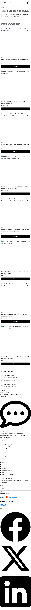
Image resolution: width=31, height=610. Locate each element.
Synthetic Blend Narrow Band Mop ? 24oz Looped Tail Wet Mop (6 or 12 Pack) (15, 357)
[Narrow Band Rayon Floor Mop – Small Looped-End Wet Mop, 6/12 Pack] (15, 254)
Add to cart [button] (15, 151)
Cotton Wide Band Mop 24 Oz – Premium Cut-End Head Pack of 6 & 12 (14, 102)
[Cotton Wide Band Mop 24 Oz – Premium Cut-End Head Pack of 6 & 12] (15, 84)
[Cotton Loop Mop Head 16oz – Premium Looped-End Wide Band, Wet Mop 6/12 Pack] (15, 169)
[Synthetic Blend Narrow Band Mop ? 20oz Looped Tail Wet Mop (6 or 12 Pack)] (15, 127)
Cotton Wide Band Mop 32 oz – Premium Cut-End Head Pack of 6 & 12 (14, 315)
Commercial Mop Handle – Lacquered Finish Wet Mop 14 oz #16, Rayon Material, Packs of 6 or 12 (15, 230)
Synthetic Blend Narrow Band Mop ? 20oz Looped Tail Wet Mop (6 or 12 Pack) (15, 145)
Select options (15, 66)
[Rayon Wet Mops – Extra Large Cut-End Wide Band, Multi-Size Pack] (15, 42)
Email (1, 486)
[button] (15, 527)
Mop (2, 57)
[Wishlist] (27, 30)
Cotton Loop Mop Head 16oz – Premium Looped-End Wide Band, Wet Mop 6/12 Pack (14, 187)
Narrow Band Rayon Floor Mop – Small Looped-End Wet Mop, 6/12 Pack (14, 272)
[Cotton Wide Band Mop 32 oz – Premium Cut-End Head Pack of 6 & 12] (15, 297)
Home (2, 7)
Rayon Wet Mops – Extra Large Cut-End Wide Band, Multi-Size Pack (14, 60)
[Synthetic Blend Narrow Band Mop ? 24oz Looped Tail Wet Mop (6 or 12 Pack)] (15, 339)
